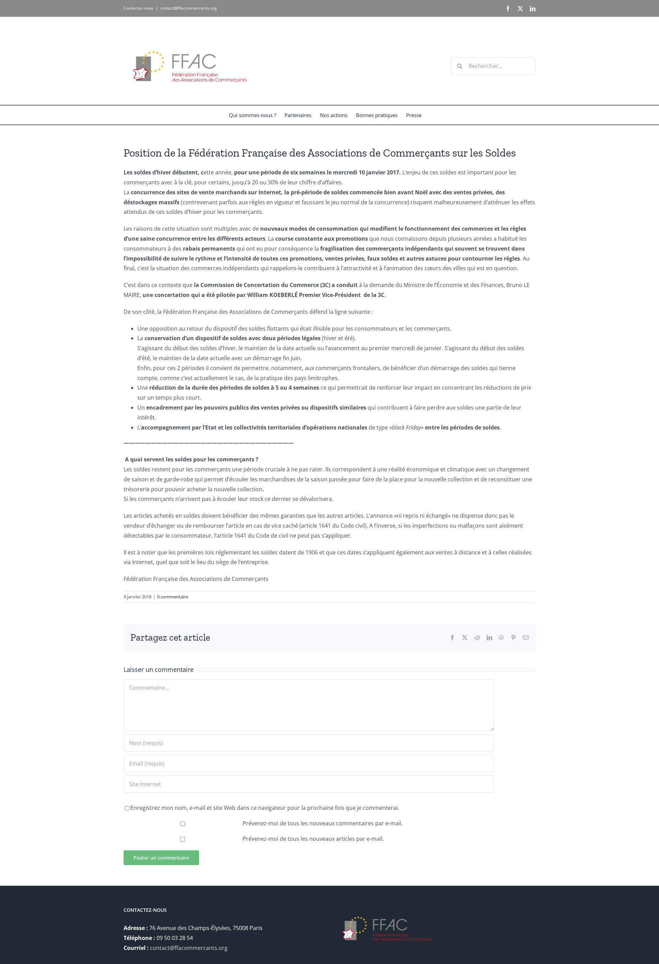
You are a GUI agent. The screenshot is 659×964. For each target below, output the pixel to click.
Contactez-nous (138, 8)
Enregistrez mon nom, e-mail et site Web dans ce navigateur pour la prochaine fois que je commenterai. (264, 808)
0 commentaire (172, 597)
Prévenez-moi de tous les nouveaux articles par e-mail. (313, 838)
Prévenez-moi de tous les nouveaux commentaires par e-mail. (323, 823)
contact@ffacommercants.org (188, 8)
